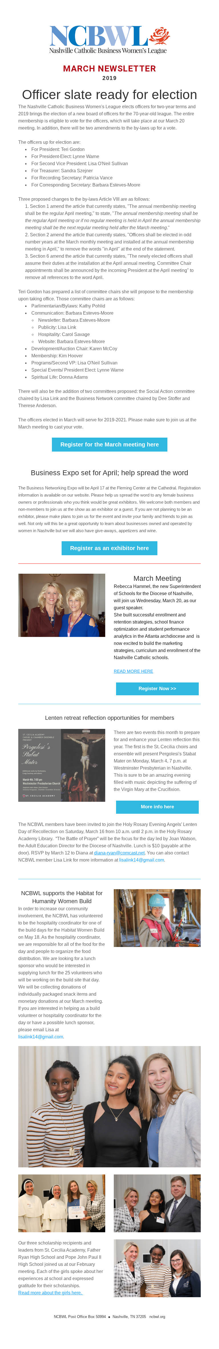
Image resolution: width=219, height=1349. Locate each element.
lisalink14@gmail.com (141, 860)
